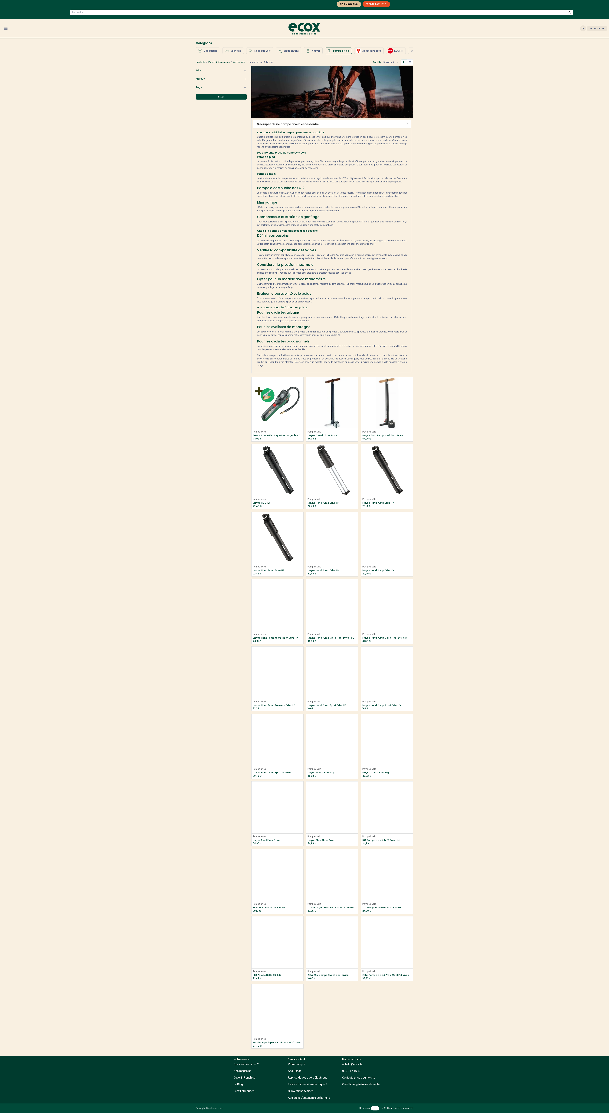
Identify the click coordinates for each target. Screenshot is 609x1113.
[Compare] (356, 396)
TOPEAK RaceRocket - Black (269, 907)
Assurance (294, 1071)
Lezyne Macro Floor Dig (321, 772)
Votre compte (296, 1064)
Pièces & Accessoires (219, 62)
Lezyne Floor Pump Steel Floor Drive (382, 435)
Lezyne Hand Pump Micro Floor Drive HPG (331, 638)
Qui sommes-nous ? (246, 1064)
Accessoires (239, 62)
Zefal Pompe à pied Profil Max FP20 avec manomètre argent (387, 975)
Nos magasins (242, 1071)
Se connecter (597, 28)
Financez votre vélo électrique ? (307, 1084)
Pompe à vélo (259, 431)
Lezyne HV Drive (262, 503)
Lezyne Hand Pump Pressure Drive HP (274, 705)
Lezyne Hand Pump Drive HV (323, 570)
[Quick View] (301, 382)
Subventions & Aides (301, 1091)
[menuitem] (208, 50)
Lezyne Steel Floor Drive (266, 840)
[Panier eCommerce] (583, 28)
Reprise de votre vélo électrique (307, 1077)
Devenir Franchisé (244, 1077)
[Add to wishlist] (301, 389)
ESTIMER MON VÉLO (376, 4)
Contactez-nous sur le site (358, 1077)
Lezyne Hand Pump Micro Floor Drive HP (275, 638)
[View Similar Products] (301, 396)
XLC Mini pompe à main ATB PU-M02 (383, 907)
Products (200, 62)
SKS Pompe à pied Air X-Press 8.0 (381, 840)
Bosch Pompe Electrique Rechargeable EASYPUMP (277, 435)
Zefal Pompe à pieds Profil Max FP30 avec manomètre (277, 1042)
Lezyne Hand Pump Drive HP (323, 503)
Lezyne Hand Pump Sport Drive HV (381, 705)
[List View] (410, 62)
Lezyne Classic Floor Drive (322, 435)
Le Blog (238, 1084)
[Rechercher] (569, 12)
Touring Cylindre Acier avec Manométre (331, 907)
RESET (221, 96)
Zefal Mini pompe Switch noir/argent (329, 975)
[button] (390, 62)
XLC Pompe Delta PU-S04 (267, 975)
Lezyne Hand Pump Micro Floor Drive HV (385, 638)
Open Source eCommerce (400, 1108)
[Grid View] (404, 62)
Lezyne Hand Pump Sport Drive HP (327, 705)
